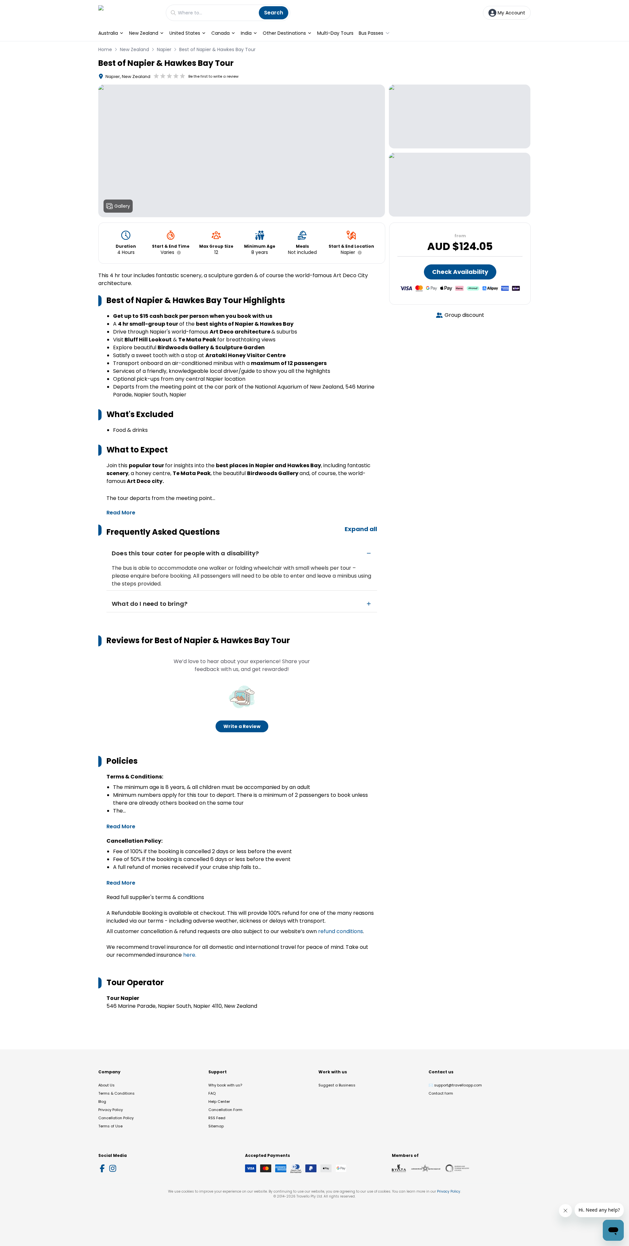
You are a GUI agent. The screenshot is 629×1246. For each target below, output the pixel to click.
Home (105, 49)
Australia (108, 33)
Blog (102, 1101)
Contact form (441, 1093)
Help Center (219, 1101)
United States (184, 33)
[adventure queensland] (425, 1168)
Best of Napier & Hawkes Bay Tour (217, 49)
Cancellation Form (225, 1109)
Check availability (460, 272)
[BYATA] (399, 1168)
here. (189, 955)
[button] (177, 253)
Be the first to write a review (213, 76)
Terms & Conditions (116, 1093)
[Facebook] (102, 1168)
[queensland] (457, 1168)
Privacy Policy (110, 1109)
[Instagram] (113, 1168)
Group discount (464, 315)
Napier (164, 49)
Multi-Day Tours (335, 33)
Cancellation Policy (116, 1118)
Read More (120, 512)
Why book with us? (225, 1085)
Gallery (122, 206)
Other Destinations (284, 33)
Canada (220, 33)
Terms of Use (110, 1126)
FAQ (212, 1093)
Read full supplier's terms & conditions (155, 897)
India (246, 33)
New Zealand (143, 33)
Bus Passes (371, 33)
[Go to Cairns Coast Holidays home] (128, 12)
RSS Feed (216, 1118)
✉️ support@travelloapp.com (455, 1085)
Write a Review (241, 726)
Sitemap (216, 1126)
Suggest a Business (336, 1085)
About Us (106, 1085)
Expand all (361, 529)
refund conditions (340, 931)
